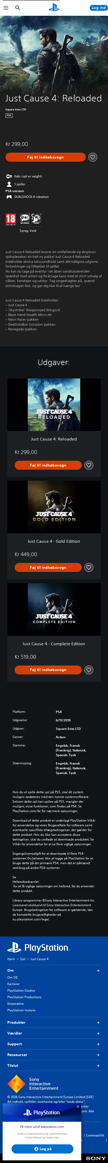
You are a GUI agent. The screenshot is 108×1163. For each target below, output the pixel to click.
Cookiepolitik (95, 1135)
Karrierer (13, 984)
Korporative (15, 1003)
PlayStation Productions (24, 997)
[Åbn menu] (6, 8)
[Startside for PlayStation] (54, 8)
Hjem (11, 959)
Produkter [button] (16, 1022)
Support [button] (14, 1044)
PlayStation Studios (21, 990)
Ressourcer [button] (17, 1054)
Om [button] (10, 970)
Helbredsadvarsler (26, 882)
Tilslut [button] (12, 1065)
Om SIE (12, 977)
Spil (22, 959)
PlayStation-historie (21, 1010)
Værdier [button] (14, 1033)
